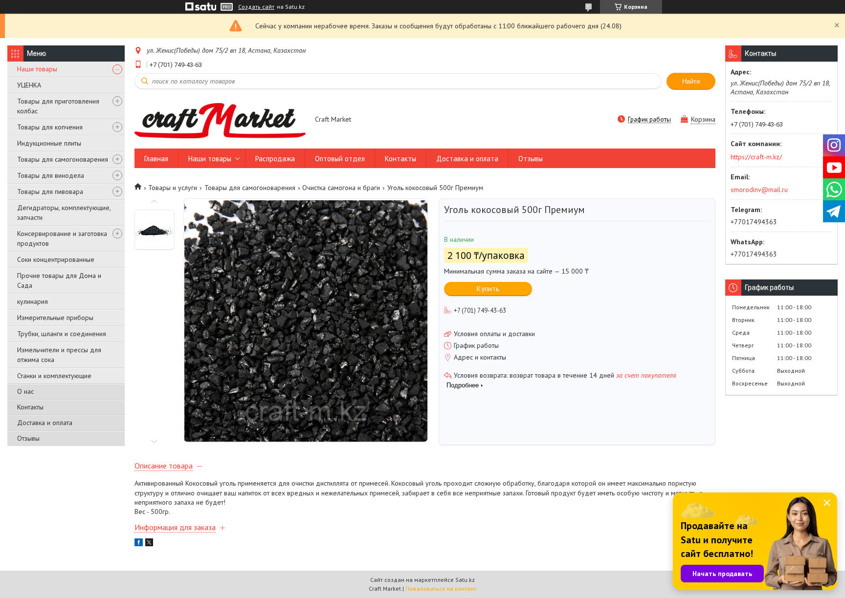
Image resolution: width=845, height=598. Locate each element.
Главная (156, 158)
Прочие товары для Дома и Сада (59, 280)
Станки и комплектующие (54, 375)
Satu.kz (465, 579)
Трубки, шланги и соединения (61, 333)
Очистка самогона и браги (341, 187)
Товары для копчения (50, 127)
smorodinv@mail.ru (759, 189)
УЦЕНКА (29, 85)
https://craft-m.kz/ (756, 156)
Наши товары (37, 68)
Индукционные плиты (49, 143)
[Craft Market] (220, 120)
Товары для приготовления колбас (58, 106)
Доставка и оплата (44, 422)
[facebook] (138, 543)
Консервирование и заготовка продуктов (62, 238)
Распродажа (275, 158)
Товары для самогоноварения (62, 159)
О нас (25, 391)
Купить (488, 288)
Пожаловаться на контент (440, 588)
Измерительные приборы (55, 317)
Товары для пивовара (50, 191)
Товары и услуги (172, 187)
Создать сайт (256, 6)
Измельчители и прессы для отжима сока (59, 354)
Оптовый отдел (340, 158)
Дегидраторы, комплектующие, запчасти (64, 212)
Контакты (30, 407)
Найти (691, 81)
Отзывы (28, 438)
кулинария (32, 301)
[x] (149, 543)
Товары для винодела (50, 175)
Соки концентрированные (55, 259)
